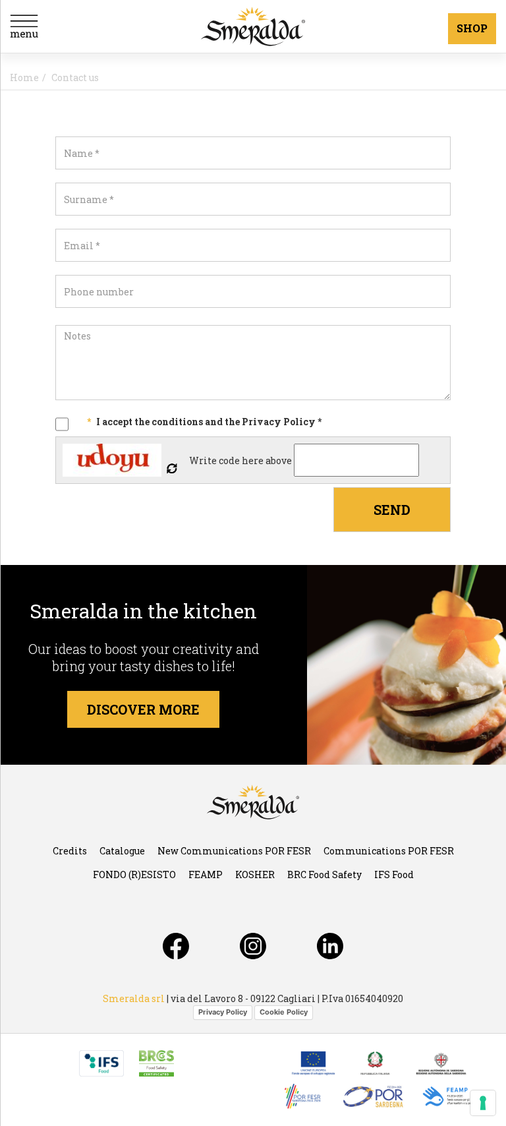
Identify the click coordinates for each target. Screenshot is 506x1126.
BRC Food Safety (324, 874)
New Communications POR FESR (234, 850)
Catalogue (122, 850)
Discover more (143, 709)
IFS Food (394, 874)
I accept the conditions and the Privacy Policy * (209, 421)
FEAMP (205, 874)
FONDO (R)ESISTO (134, 874)
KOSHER (255, 874)
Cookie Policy (284, 1012)
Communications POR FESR (388, 850)
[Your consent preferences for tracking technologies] (482, 1102)
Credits (70, 850)
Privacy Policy (222, 1012)
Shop (472, 28)
